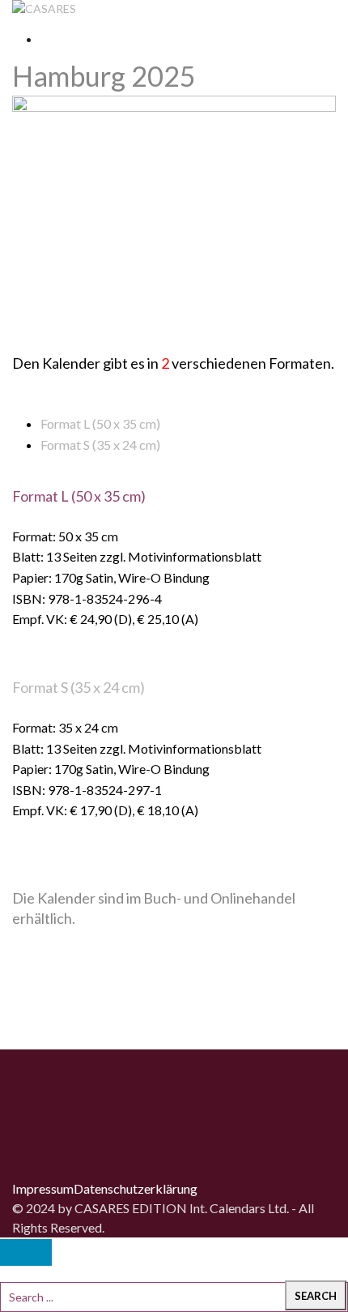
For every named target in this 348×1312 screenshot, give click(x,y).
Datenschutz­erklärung (135, 1188)
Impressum (43, 1188)
